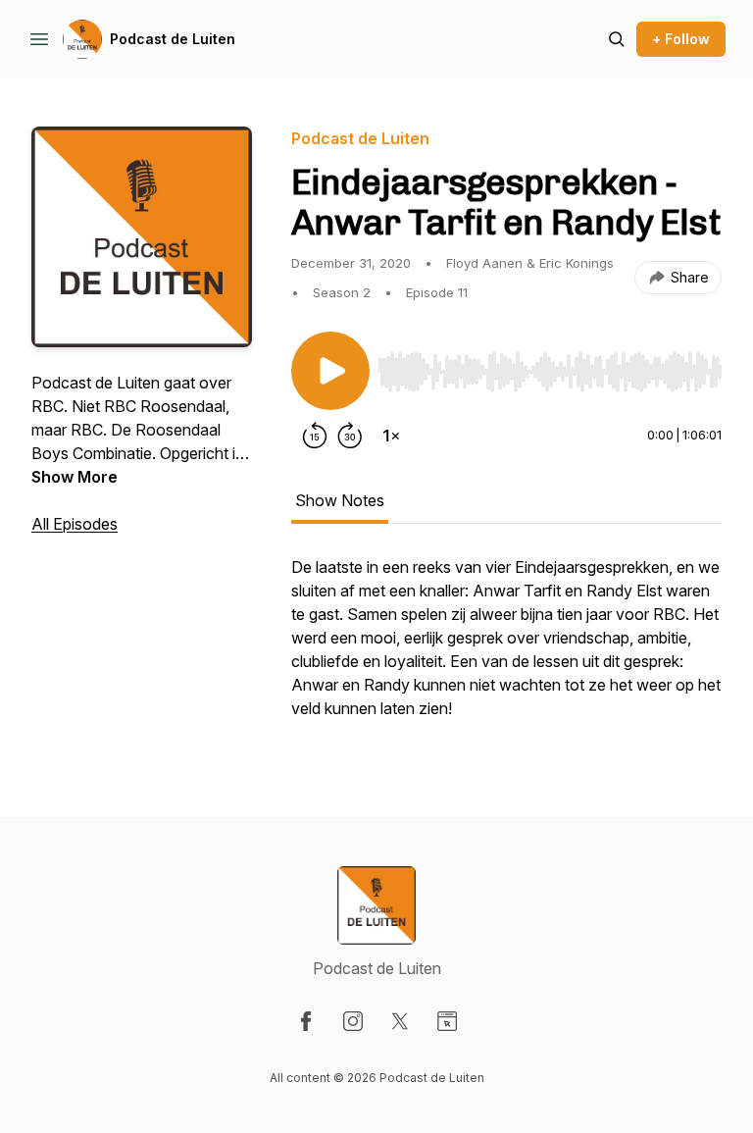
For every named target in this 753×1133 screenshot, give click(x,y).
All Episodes (74, 524)
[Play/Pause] (330, 371)
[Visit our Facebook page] (306, 1021)
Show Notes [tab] (339, 500)
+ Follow (681, 38)
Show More (74, 477)
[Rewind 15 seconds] (314, 435)
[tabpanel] (506, 647)
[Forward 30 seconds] (350, 435)
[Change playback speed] (391, 435)
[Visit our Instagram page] (353, 1021)
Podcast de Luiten (172, 38)
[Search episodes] (617, 39)
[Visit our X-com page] (400, 1021)
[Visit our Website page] (447, 1021)
